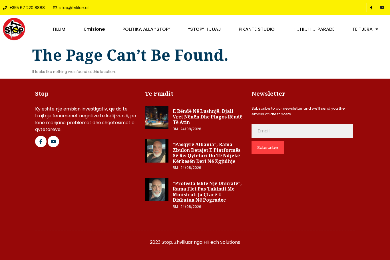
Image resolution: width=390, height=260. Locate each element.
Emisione (94, 29)
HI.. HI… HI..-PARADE (313, 29)
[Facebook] (371, 7)
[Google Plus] (53, 141)
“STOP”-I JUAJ (204, 29)
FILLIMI (60, 29)
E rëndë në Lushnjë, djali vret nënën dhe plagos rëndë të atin (207, 116)
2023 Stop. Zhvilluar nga (177, 242)
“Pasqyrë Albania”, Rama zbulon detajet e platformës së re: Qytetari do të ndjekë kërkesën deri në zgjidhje (206, 152)
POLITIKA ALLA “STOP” (146, 29)
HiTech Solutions (222, 242)
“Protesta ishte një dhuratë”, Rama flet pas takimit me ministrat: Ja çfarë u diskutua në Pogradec (207, 191)
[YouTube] (382, 7)
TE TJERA (362, 29)
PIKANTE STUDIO (257, 29)
